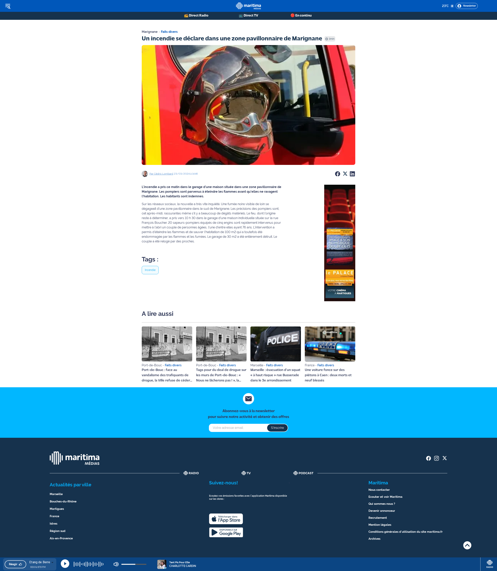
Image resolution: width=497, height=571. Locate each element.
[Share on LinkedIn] (352, 174)
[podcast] (303, 473)
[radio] (191, 473)
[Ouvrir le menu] (27, 6)
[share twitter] (444, 458)
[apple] (226, 519)
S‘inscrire (277, 428)
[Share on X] (345, 174)
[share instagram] (436, 458)
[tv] (246, 473)
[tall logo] (248, 6)
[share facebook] (428, 458)
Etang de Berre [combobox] (39, 562)
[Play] (65, 563)
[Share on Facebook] (338, 174)
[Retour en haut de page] (467, 545)
